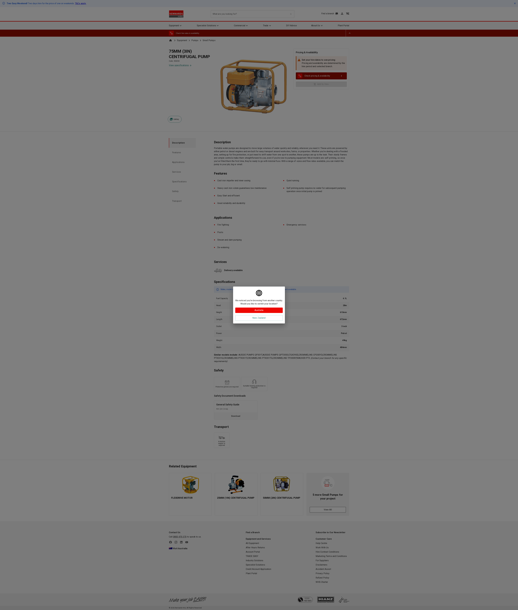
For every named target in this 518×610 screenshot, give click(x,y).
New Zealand (258, 318)
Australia (259, 310)
